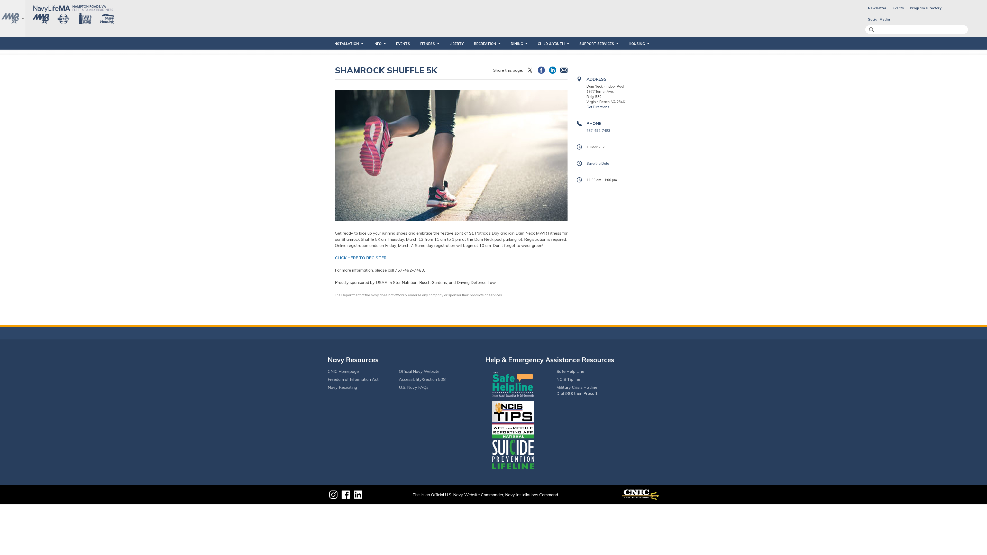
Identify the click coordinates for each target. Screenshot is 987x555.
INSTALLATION (346, 44)
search (871, 29)
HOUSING (637, 44)
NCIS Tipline (568, 379)
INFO (377, 44)
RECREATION (485, 44)
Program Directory (926, 8)
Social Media (879, 19)
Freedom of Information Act (353, 379)
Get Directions (598, 107)
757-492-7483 (598, 130)
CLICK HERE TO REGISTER (361, 257)
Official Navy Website (419, 371)
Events (898, 8)
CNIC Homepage (343, 371)
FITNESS (427, 44)
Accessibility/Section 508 (422, 379)
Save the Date (598, 163)
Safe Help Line (570, 371)
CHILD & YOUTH (551, 44)
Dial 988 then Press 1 (577, 393)
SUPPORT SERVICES (596, 44)
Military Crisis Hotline (576, 387)
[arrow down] (12, 18)
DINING (517, 44)
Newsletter (877, 8)
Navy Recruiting (342, 387)
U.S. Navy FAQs (413, 387)
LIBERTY (457, 44)
